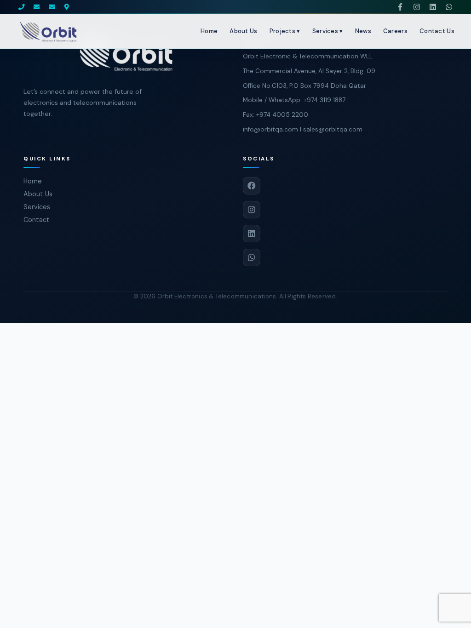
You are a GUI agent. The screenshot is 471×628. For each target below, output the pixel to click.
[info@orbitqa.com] (37, 7)
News (363, 31)
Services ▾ (327, 31)
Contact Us (436, 31)
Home (209, 31)
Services (36, 207)
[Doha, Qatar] (66, 7)
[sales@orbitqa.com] (52, 7)
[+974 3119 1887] (21, 7)
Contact (36, 220)
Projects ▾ (285, 31)
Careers (395, 31)
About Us (243, 31)
